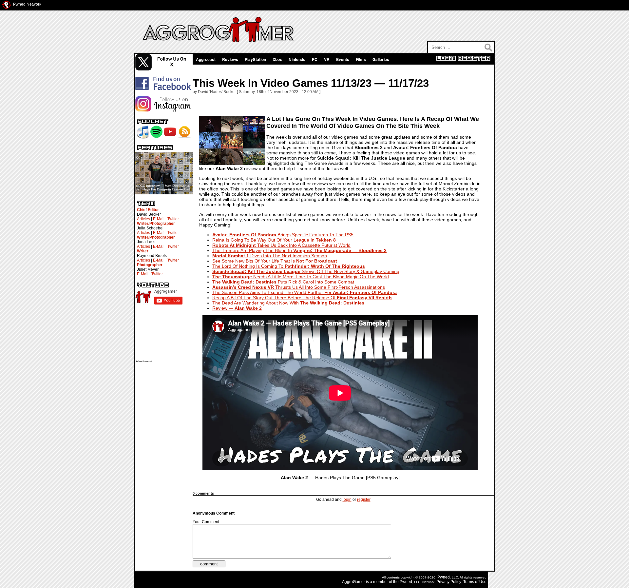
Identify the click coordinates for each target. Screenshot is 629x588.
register (364, 499)
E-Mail (158, 219)
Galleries (380, 59)
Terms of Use (474, 581)
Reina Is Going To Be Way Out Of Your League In (274, 240)
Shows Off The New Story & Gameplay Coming (305, 271)
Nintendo (297, 59)
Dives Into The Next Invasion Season (269, 255)
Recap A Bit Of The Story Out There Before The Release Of (302, 297)
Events (342, 59)
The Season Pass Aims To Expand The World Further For (304, 292)
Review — (237, 308)
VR (327, 59)
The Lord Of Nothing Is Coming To (288, 266)
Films (361, 59)
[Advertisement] (162, 461)
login (347, 499)
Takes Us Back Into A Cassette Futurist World (281, 245)
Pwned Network (27, 4)
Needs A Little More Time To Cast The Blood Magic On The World (300, 276)
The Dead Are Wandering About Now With (288, 302)
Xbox (277, 59)
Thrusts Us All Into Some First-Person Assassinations (298, 287)
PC (314, 59)
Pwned (443, 577)
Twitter (173, 219)
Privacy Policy (448, 581)
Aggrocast (206, 59)
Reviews (230, 59)
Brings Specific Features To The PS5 (282, 234)
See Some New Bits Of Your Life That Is (274, 261)
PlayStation (255, 59)
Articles (143, 219)
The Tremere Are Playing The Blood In (299, 250)
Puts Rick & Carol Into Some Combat (283, 281)
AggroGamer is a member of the (371, 581)
